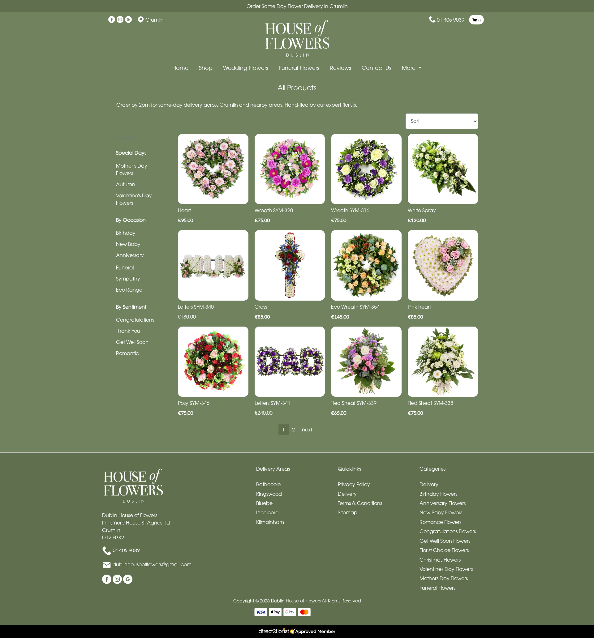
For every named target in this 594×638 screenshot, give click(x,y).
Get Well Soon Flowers (445, 541)
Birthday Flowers (438, 494)
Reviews (340, 68)
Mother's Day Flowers (131, 169)
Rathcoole (268, 484)
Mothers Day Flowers (444, 578)
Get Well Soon (132, 342)
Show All (126, 138)
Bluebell (265, 503)
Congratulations (135, 320)
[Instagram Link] (120, 20)
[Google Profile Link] (128, 20)
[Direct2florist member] (297, 631)
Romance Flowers (440, 522)
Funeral (125, 267)
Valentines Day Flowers (446, 569)
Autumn (125, 184)
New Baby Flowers (441, 512)
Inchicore (267, 512)
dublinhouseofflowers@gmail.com (152, 564)
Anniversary (130, 255)
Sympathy (128, 279)
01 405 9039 (450, 20)
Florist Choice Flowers (444, 550)
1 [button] (283, 429)
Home (180, 68)
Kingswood (269, 494)
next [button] (307, 429)
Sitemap (347, 512)
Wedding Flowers (245, 68)
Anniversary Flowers (443, 503)
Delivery (347, 494)
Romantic (127, 353)
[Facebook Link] (111, 20)
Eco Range (129, 290)
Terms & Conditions (360, 503)
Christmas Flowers (440, 560)
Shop (206, 68)
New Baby (128, 244)
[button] (297, 470)
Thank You (128, 331)
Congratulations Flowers (448, 531)
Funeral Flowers (299, 68)
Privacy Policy (354, 484)
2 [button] (293, 429)
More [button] (409, 68)
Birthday (126, 233)
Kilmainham (270, 522)
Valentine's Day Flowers (134, 199)
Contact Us (376, 68)
